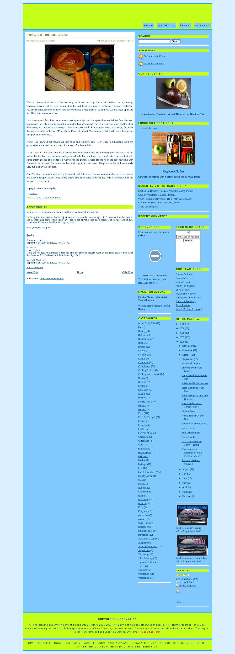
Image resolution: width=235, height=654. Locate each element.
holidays (142, 464)
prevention (143, 515)
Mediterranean (145, 476)
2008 (182, 333)
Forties (141, 421)
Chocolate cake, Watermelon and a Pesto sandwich (191, 452)
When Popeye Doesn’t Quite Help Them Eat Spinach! (165, 199)
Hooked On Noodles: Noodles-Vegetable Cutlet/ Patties (165, 191)
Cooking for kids (146, 370)
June (185, 478)
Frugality (142, 425)
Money (141, 484)
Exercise (142, 397)
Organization (144, 491)
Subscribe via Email (153, 63)
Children (142, 354)
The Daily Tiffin (86, 625)
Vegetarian (143, 578)
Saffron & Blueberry (186, 301)
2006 (182, 342)
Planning (142, 503)
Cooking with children (148, 374)
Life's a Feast (182, 289)
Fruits (141, 429)
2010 (182, 324)
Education (143, 390)
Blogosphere (144, 339)
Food (38, 198)
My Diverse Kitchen (186, 293)
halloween (143, 456)
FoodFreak (181, 278)
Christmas (143, 362)
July (184, 474)
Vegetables (143, 574)
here (155, 283)
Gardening (143, 437)
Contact (202, 25)
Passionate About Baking (188, 297)
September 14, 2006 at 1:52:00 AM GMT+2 (48, 242)
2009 (182, 328)
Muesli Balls (187, 428)
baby (140, 327)
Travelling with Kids (148, 206)
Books (141, 343)
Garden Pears (188, 411)
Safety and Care (146, 538)
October (186, 355)
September (188, 359)
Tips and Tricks (146, 562)
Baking (141, 331)
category (193, 528)
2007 (182, 337)
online (179, 602)
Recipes (142, 527)
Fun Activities (145, 433)
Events (141, 394)
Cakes (141, 350)
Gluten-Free (144, 448)
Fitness (142, 409)
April (185, 487)
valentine (142, 570)
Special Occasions (147, 546)
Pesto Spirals (188, 437)
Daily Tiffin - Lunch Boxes (155, 276)
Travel (141, 566)
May (184, 483)
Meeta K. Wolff (33, 260)
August (186, 469)
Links (185, 25)
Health (141, 460)
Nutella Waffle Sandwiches (194, 383)
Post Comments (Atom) (52, 278)
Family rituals (145, 401)
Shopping (143, 542)
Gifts (140, 444)
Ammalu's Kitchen (185, 274)
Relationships (145, 531)
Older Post (127, 272)
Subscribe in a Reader (154, 56)
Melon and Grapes (190, 363)
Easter (141, 386)
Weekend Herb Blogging (150, 306)
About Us (166, 25)
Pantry (141, 495)
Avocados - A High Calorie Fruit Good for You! (180, 114)
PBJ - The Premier (190, 432)
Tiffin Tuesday (145, 558)
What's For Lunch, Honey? (189, 309)
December (187, 346)
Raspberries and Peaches (194, 423)
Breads (141, 347)
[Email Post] (38, 194)
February (187, 496)
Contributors (144, 366)
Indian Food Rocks (185, 285)
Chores (141, 358)
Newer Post (32, 272)
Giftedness (143, 441)
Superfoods (144, 550)
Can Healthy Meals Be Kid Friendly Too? (158, 202)
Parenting (143, 499)
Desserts (142, 382)
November (187, 350)
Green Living (144, 452)
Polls (140, 507)
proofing (142, 519)
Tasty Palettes (183, 305)
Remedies (143, 535)
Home (148, 25)
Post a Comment (34, 267)
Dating (141, 378)
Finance (142, 405)
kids (140, 468)
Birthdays (143, 335)
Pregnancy (143, 511)
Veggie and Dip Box (173, 171)
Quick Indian (144, 523)
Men (140, 480)
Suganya (116, 643)
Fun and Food (183, 282)
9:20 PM (33, 194)
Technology (144, 554)
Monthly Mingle (145, 297)
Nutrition (142, 488)
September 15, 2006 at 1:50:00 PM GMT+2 (48, 262)
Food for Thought (146, 417)
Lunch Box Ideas (52, 198)
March (185, 491)
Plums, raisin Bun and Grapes (47, 34)
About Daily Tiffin (147, 323)
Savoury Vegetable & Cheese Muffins (157, 195)
